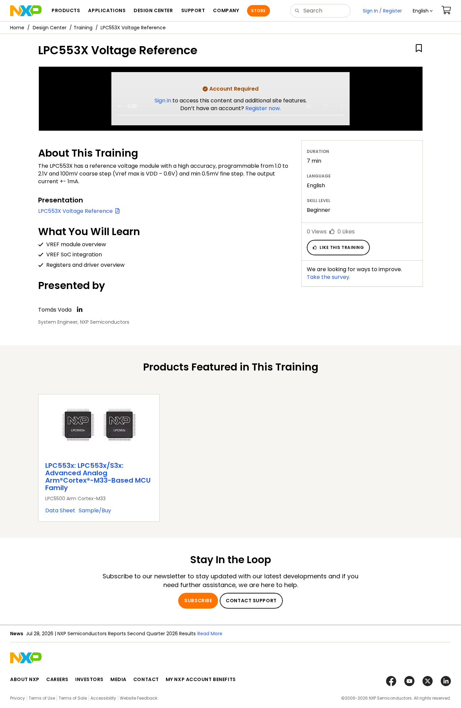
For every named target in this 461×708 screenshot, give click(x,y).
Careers (57, 679)
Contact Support (251, 600)
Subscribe (198, 600)
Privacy (17, 698)
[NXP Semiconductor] (26, 10)
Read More (291, 633)
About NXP (24, 679)
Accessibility (103, 698)
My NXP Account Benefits (201, 679)
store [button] (258, 10)
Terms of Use (42, 698)
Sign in (163, 100)
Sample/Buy (95, 510)
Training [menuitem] (83, 27)
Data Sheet (60, 510)
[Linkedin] (79, 310)
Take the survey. (328, 277)
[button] (423, 11)
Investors (89, 679)
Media (118, 679)
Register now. (263, 108)
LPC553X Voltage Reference (76, 211)
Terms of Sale (73, 698)
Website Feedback (138, 698)
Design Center (49, 27)
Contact (146, 679)
